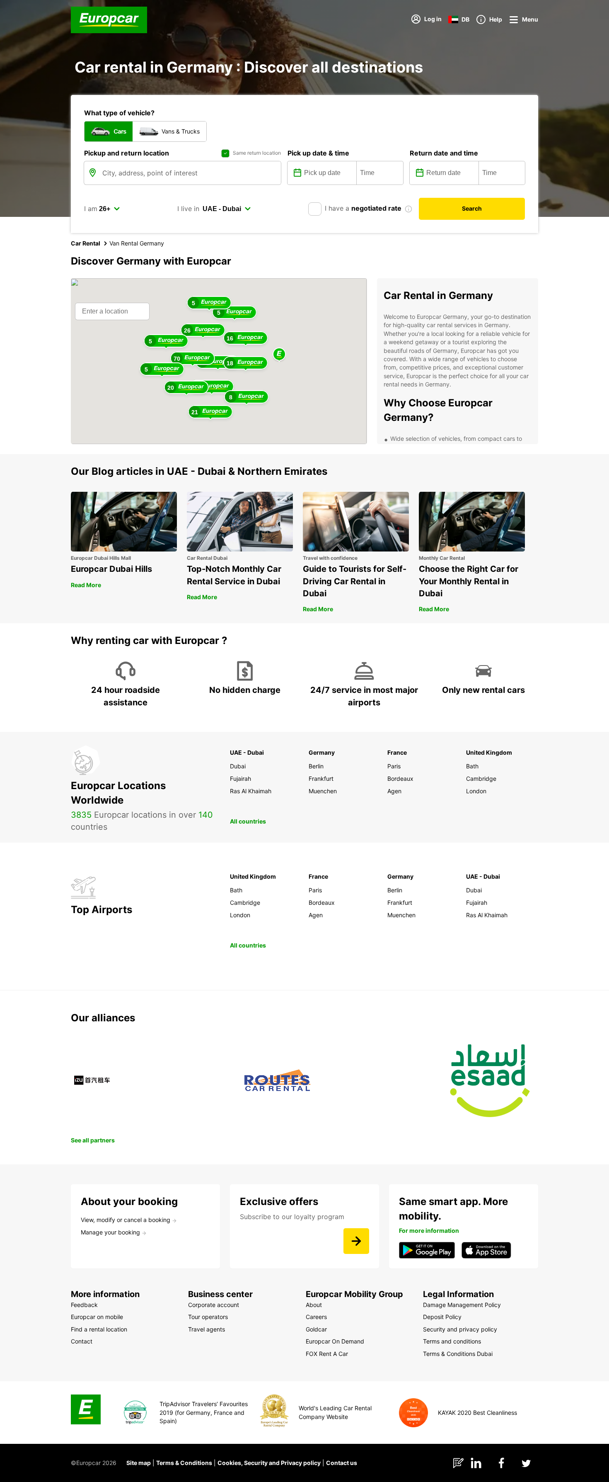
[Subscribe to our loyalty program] (356, 1241)
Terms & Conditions (184, 1462)
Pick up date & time (318, 153)
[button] (279, 354)
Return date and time (444, 153)
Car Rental (85, 243)
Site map (138, 1462)
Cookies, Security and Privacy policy (269, 1462)
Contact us (341, 1462)
